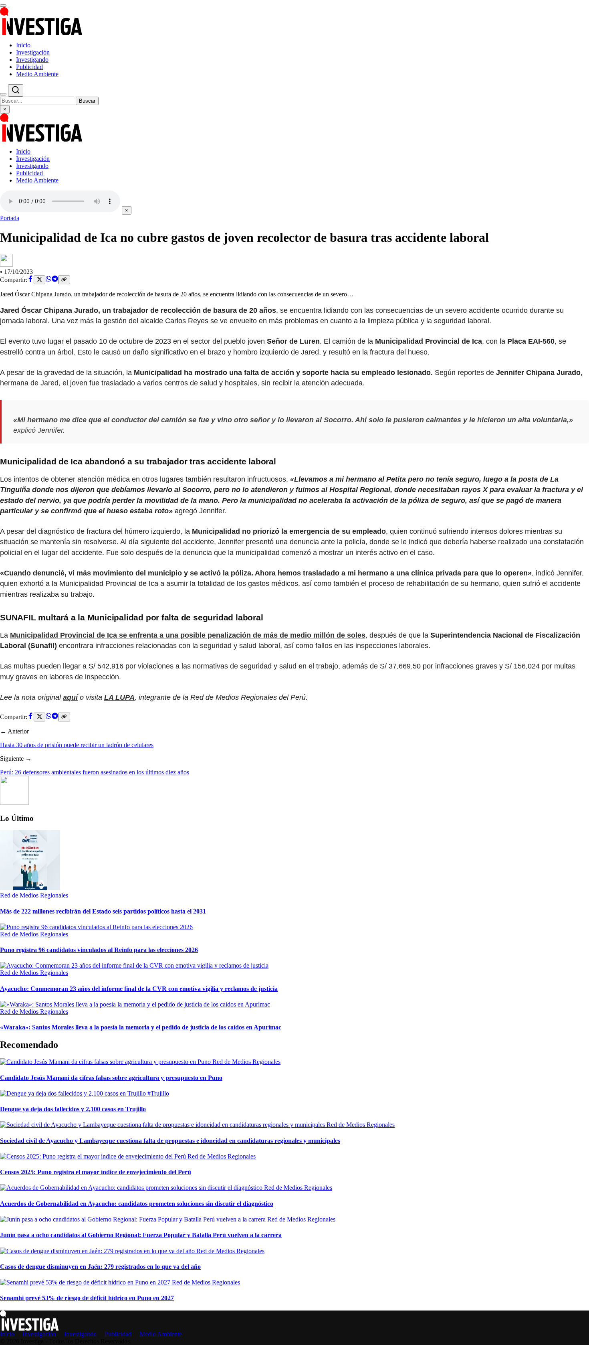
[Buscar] (3, 94)
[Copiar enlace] (64, 279)
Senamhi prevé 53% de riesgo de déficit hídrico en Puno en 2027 (87, 1297)
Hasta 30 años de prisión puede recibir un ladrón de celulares (76, 744)
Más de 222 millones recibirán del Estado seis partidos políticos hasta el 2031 (104, 911)
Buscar (87, 101)
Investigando (32, 59)
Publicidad (29, 66)
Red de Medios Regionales (34, 895)
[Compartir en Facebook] (30, 279)
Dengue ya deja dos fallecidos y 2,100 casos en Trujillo (73, 1109)
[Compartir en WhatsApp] (48, 279)
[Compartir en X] (39, 279)
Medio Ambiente (37, 74)
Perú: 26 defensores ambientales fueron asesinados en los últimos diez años (94, 772)
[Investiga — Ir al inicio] (294, 21)
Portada (9, 218)
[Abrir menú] (3, 5)
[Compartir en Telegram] (55, 279)
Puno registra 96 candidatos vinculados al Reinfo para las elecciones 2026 (99, 949)
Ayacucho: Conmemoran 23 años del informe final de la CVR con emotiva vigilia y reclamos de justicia (139, 988)
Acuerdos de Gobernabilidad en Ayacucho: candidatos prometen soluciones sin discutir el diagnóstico (136, 1203)
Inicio (23, 45)
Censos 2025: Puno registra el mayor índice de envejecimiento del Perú (95, 1172)
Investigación (33, 52)
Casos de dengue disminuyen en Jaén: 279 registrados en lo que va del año (100, 1266)
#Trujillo (158, 1093)
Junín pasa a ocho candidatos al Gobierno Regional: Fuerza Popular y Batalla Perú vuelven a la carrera (141, 1235)
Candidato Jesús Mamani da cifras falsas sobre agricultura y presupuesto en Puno (111, 1077)
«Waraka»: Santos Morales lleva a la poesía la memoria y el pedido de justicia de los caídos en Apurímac (140, 1027)
